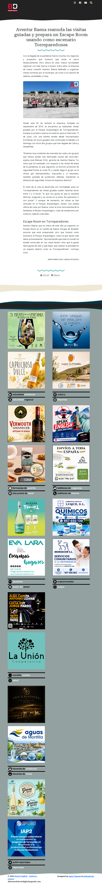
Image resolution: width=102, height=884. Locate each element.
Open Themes (75, 876)
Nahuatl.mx (88, 876)
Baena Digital (20, 876)
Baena (57, 275)
